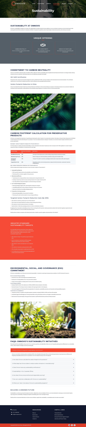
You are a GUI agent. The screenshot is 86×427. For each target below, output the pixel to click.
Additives (48, 3)
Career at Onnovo (36, 416)
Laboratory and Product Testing (60, 418)
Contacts (70, 3)
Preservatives (41, 3)
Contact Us (35, 418)
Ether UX (29, 425)
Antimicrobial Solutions (59, 414)
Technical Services (58, 412)
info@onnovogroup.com (16, 414)
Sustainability (56, 3)
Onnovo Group (19, 425)
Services (64, 3)
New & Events (35, 414)
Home (33, 3)
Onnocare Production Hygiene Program (62, 416)
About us (34, 412)
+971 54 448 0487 (15, 412)
